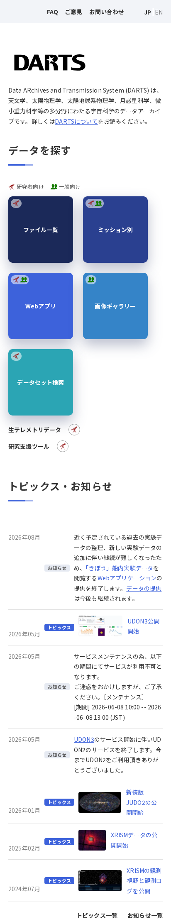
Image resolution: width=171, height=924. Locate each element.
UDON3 (84, 739)
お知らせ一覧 (145, 915)
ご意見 (73, 11)
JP (147, 12)
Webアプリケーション (127, 578)
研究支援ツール (28, 446)
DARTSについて (76, 121)
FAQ (52, 11)
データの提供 (143, 588)
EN (159, 12)
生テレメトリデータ (34, 429)
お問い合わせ (107, 11)
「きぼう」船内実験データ (119, 568)
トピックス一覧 (96, 915)
